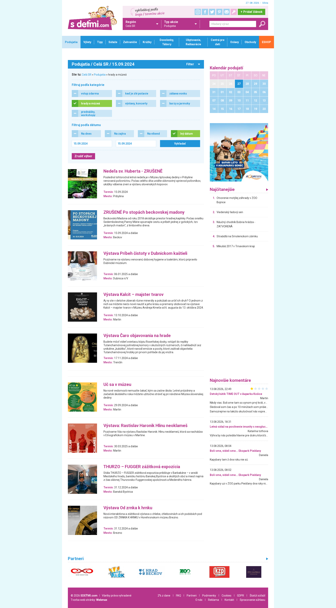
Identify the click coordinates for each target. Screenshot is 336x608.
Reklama (213, 599)
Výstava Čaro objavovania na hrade (137, 336)
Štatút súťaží (257, 595)
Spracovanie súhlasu (252, 599)
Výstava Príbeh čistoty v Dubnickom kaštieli (145, 253)
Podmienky (209, 595)
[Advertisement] (239, 314)
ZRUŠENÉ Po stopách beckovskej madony (144, 212)
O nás (198, 599)
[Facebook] (205, 12)
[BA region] (239, 152)
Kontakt (229, 599)
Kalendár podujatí (226, 68)
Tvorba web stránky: (89, 599)
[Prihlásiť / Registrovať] (234, 12)
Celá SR (86, 74)
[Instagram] (198, 12)
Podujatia (100, 74)
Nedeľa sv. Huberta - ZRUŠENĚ (132, 171)
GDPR (240, 595)
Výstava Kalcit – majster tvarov (133, 294)
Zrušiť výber (83, 156)
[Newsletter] (226, 12)
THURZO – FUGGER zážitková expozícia (141, 467)
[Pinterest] (219, 12)
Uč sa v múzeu (117, 384)
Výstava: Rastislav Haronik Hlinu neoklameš (145, 426)
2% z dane (164, 595)
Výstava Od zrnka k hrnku (127, 508)
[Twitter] (212, 12)
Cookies (226, 595)
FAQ (178, 595)
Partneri (192, 595)
